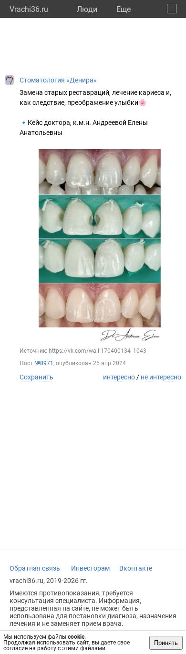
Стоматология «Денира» (58, 80)
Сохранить (36, 377)
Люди (87, 9)
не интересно (161, 377)
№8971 (43, 363)
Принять (166, 642)
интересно (119, 377)
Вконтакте (135, 568)
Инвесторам (90, 568)
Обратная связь (35, 568)
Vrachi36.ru (29, 9)
